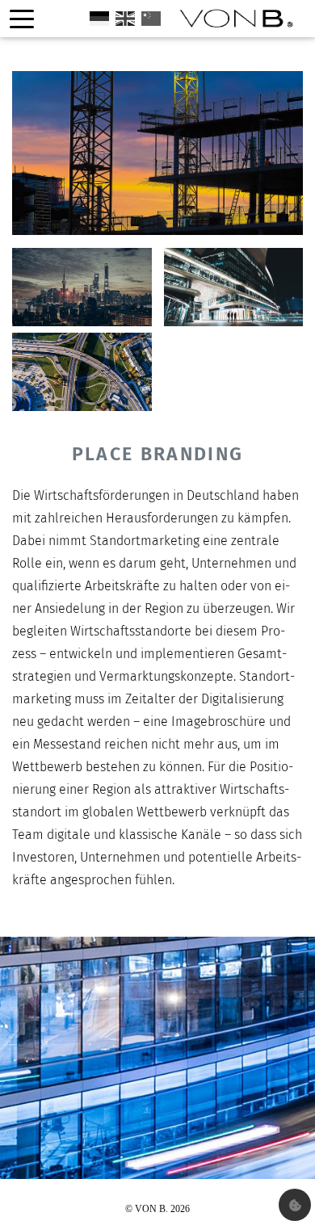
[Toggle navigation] (22, 18)
